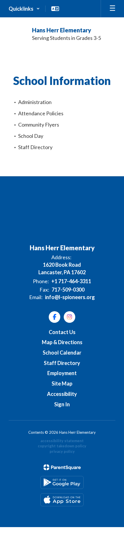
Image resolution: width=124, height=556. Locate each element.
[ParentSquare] (62, 467)
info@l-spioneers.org (70, 297)
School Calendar (62, 352)
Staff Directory (62, 363)
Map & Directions (62, 342)
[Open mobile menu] (112, 8)
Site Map (62, 383)
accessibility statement (62, 440)
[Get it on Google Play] (62, 482)
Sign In (62, 404)
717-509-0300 (68, 289)
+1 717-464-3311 (71, 281)
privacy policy (62, 451)
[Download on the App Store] (62, 499)
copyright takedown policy (62, 446)
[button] (24, 8)
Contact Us (62, 332)
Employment (62, 373)
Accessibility (62, 394)
